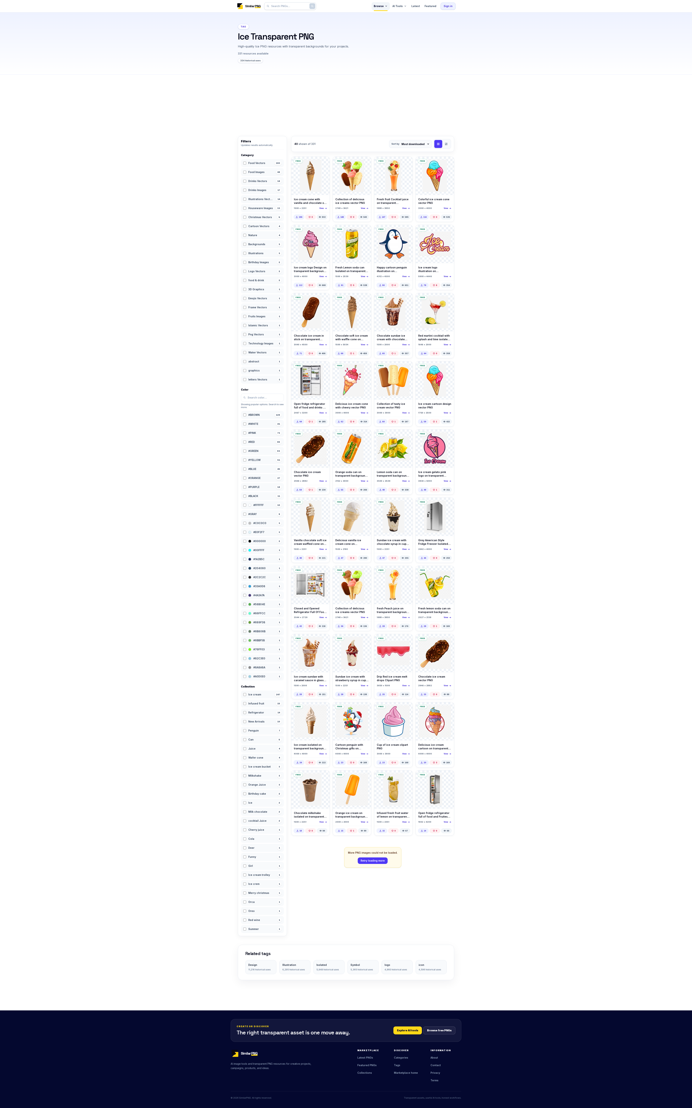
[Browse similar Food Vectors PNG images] (365, 163)
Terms (434, 1080)
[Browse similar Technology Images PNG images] (324, 572)
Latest (415, 6)
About (434, 1057)
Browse (379, 6)
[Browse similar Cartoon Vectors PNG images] (407, 231)
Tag (243, 26)
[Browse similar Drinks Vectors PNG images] (407, 163)
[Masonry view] (446, 144)
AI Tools (397, 6)
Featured (430, 6)
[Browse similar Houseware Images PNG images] (324, 367)
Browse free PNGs (439, 1030)
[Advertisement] (346, 101)
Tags (397, 1065)
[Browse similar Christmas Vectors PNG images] (365, 708)
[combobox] (289, 6)
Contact (436, 1065)
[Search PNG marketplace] (312, 6)
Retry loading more (373, 860)
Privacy (435, 1072)
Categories (401, 1057)
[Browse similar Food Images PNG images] (324, 163)
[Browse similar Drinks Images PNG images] (448, 299)
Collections (364, 1072)
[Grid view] (438, 144)
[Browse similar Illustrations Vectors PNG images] (407, 640)
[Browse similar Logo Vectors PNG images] (324, 231)
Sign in (448, 6)
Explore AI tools (407, 1030)
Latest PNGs (365, 1057)
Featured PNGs (367, 1065)
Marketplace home (406, 1072)
